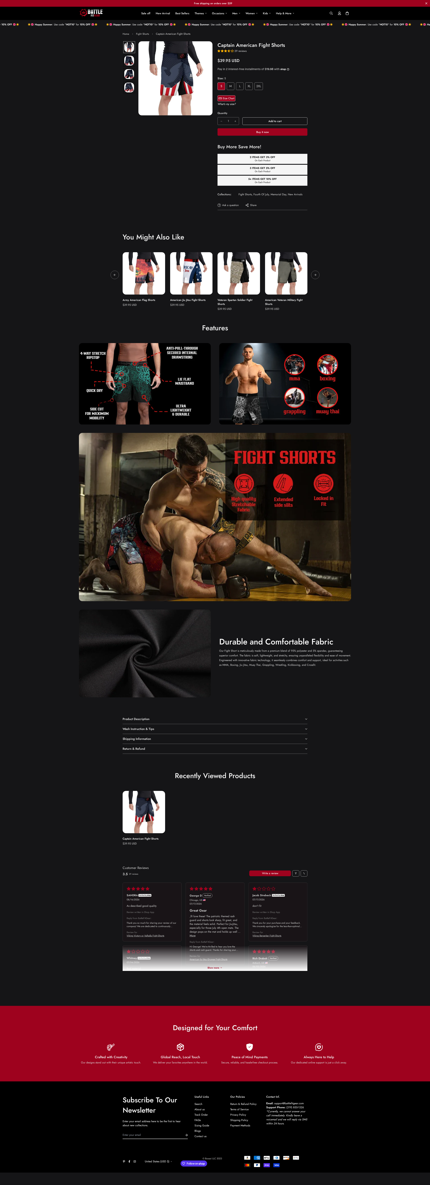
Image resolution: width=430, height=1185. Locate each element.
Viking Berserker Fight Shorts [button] (266, 935)
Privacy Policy (238, 1115)
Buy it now (262, 132)
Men (235, 13)
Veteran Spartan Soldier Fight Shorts (235, 302)
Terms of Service (239, 1109)
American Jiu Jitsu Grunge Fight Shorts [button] (208, 959)
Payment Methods (240, 1125)
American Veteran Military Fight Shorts (284, 302)
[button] (346, 13)
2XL (258, 86)
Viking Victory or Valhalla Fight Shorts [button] (145, 935)
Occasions (218, 13)
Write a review (270, 873)
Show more (213, 967)
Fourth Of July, (261, 194)
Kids (265, 13)
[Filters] (295, 873)
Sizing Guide (202, 1125)
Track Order (201, 1115)
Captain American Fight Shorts (141, 839)
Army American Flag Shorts (139, 300)
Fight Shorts (142, 34)
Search (198, 1104)
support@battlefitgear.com (289, 1103)
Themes (199, 13)
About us (200, 1109)
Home (126, 34)
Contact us (200, 1136)
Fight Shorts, (246, 194)
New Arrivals (295, 194)
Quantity (222, 113)
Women (250, 13)
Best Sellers (182, 13)
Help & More (283, 13)
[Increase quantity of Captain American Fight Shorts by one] (235, 121)
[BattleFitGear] (91, 13)
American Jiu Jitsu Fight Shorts (188, 300)
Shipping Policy (239, 1120)
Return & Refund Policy (243, 1104)
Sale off (145, 13)
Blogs (198, 1131)
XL (249, 86)
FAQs (198, 1120)
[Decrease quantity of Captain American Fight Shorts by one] (221, 121)
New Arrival (163, 13)
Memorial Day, (279, 194)
